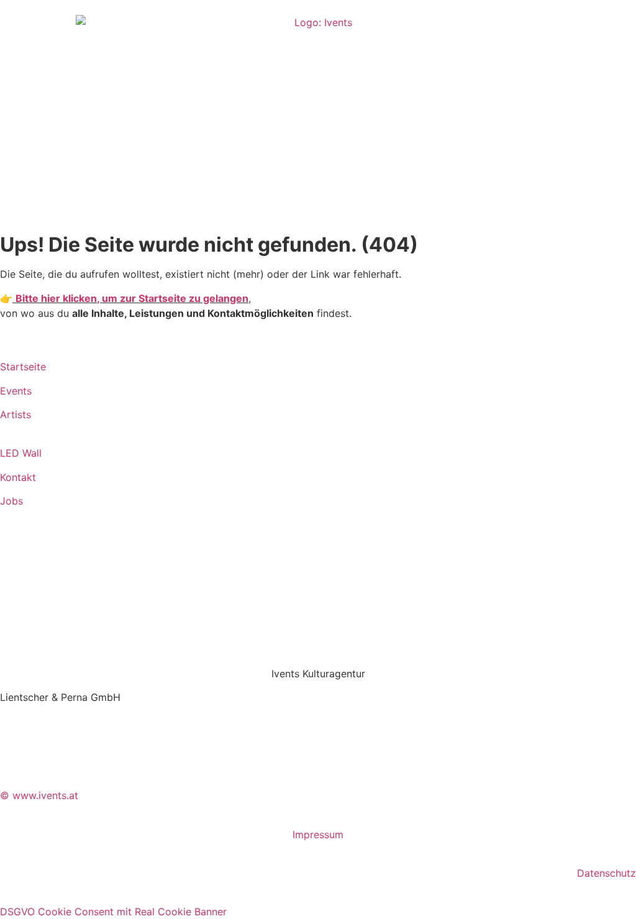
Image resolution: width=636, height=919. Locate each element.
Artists (15, 414)
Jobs (11, 501)
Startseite (23, 366)
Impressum (318, 834)
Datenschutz (606, 873)
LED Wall (21, 453)
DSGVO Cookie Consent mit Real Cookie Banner (113, 911)
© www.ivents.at (39, 795)
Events (16, 391)
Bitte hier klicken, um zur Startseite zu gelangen (132, 298)
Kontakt (18, 477)
